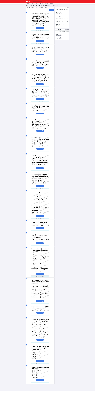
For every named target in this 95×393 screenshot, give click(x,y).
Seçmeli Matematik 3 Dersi (39, 5)
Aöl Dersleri (51, 3)
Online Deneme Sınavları (46, 5)
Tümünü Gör (66, 7)
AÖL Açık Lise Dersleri (31, 5)
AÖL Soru (27, 5)
